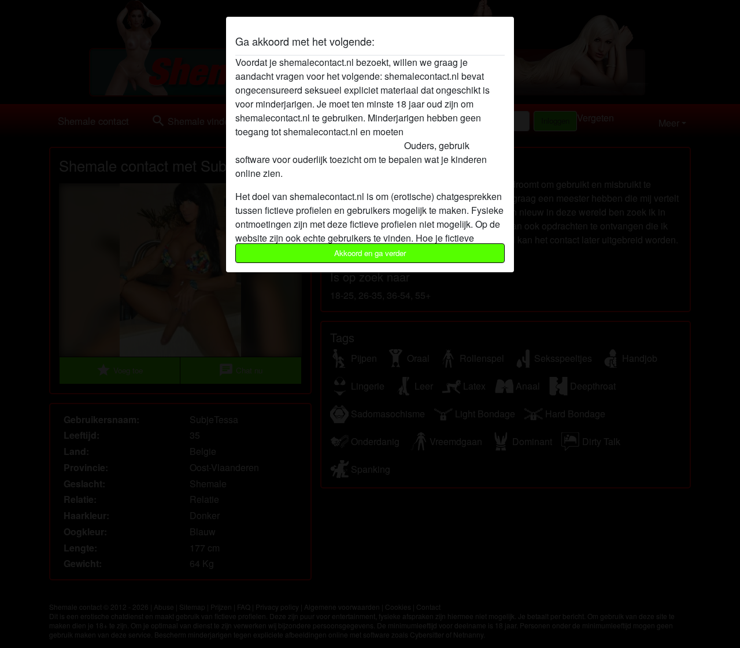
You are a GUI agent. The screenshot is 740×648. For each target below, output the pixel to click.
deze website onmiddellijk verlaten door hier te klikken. (347, 138)
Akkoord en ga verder (370, 252)
